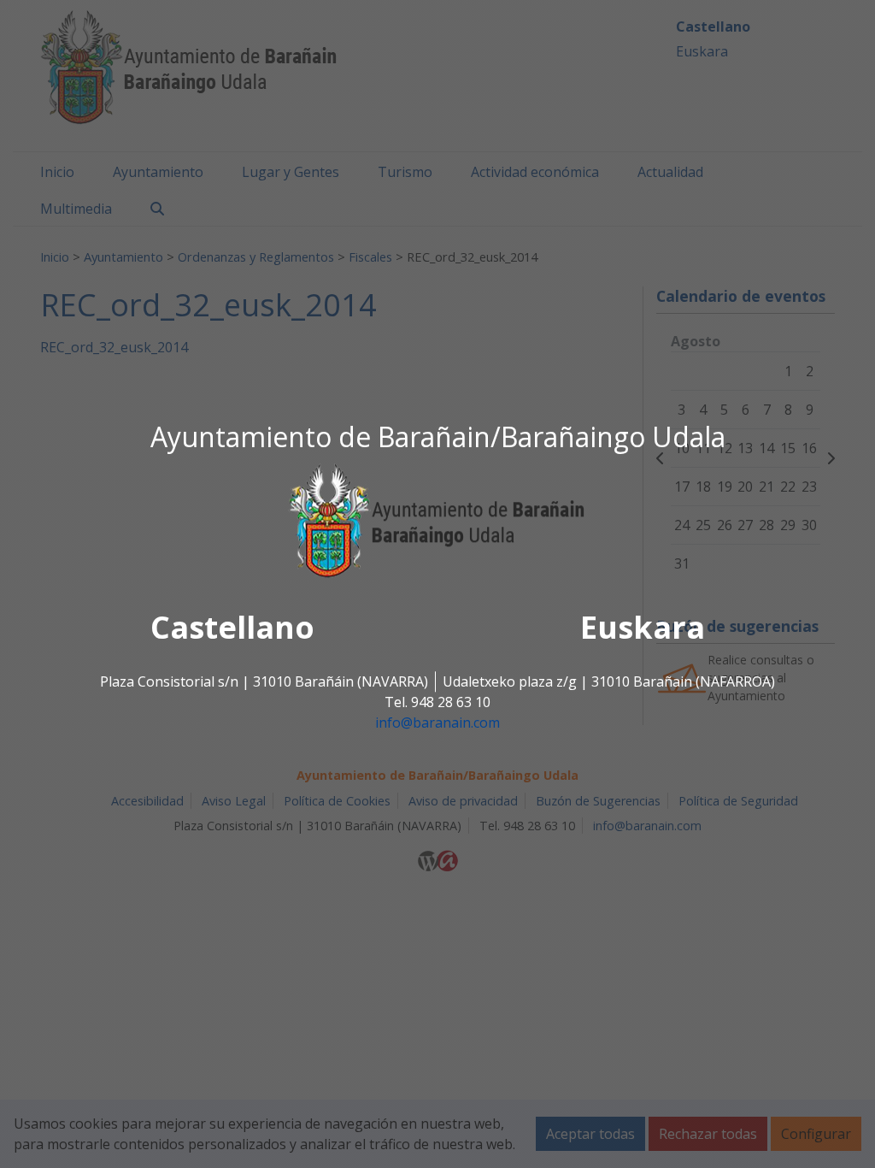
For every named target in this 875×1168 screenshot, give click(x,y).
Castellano (232, 628)
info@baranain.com (437, 723)
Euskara (642, 628)
